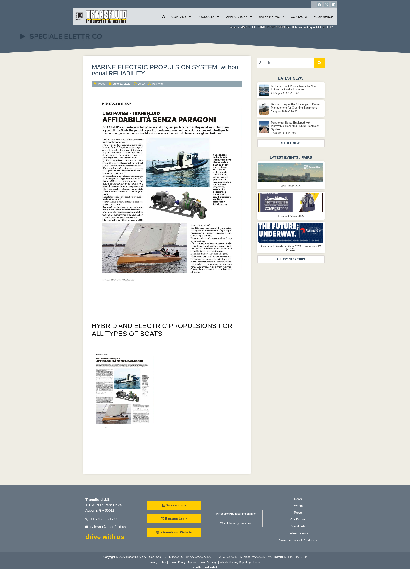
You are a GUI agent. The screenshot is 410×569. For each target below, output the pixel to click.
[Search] (319, 63)
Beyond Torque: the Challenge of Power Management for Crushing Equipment (295, 106)
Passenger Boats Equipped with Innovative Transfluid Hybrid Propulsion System (295, 126)
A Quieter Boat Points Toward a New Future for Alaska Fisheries (293, 87)
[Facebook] (319, 4)
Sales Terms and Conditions (298, 540)
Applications (236, 16)
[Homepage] (163, 17)
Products (206, 16)
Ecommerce (323, 16)
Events (298, 505)
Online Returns (298, 533)
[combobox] (285, 63)
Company (178, 16)
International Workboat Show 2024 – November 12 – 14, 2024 (291, 248)
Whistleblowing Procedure (236, 523)
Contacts (299, 16)
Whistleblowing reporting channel (236, 513)
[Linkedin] (333, 4)
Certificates (298, 519)
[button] (291, 143)
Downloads (297, 526)
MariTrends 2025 (291, 186)
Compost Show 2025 (291, 216)
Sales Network (271, 16)
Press (101, 83)
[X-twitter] (326, 4)
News (298, 499)
